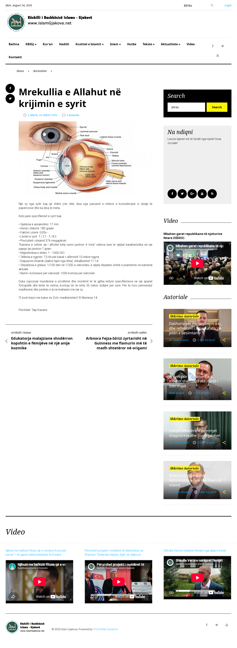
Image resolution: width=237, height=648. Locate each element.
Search (217, 107)
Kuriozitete (40, 71)
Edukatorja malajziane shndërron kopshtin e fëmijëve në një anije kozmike (42, 343)
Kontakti (15, 57)
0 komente (73, 115)
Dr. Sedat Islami (178, 340)
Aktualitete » (170, 44)
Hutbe (131, 44)
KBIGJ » (31, 44)
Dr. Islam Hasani (179, 492)
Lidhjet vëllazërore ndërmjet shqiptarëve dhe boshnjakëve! (194, 433)
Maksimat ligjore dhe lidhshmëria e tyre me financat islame (195, 480)
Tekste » (149, 44)
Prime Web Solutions (106, 629)
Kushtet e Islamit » (90, 44)
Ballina (14, 44)
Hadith (64, 44)
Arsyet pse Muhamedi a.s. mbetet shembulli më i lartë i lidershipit (193, 381)
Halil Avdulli (176, 393)
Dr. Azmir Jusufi (178, 442)
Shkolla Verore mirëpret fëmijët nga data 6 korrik (194, 550)
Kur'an (48, 44)
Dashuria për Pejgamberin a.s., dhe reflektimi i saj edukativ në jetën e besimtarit (195, 328)
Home (20, 71)
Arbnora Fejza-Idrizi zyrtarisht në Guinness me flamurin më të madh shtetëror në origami (116, 343)
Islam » (115, 44)
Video (191, 44)
